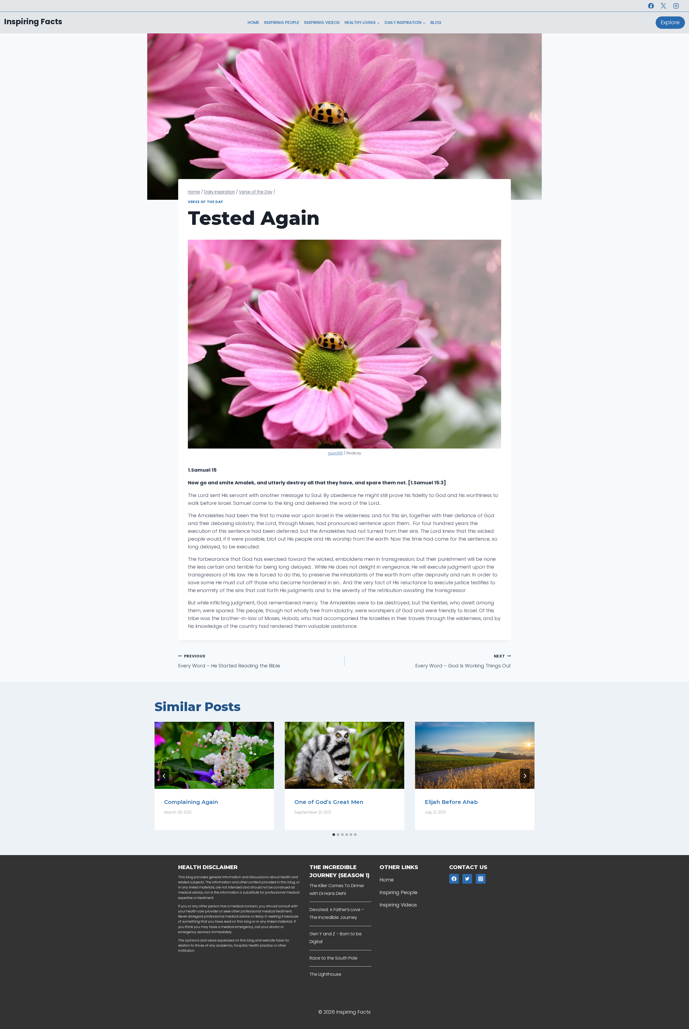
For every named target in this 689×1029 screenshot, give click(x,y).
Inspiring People (281, 22)
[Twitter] (467, 879)
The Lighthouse (325, 974)
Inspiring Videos (322, 22)
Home (253, 22)
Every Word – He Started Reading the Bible (229, 661)
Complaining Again (191, 802)
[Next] (525, 776)
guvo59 (335, 453)
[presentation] (214, 755)
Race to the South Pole (333, 958)
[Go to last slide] (164, 776)
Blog (435, 22)
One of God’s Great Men (328, 802)
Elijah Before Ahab (451, 802)
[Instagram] (676, 6)
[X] (663, 6)
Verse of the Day (205, 202)
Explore (670, 22)
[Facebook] (651, 6)
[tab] (333, 834)
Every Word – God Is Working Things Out (463, 661)
